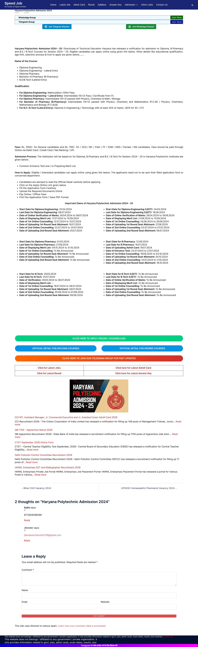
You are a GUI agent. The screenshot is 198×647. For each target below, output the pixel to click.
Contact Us (162, 4)
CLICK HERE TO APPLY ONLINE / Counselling (99, 338)
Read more (32, 449)
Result (91, 4)
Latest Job (65, 4)
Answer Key (115, 4)
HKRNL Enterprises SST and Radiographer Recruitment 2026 (47, 467)
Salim (27, 507)
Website (105, 601)
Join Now (177, 17)
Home (53, 4)
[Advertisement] (99, 38)
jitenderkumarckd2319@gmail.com (42, 535)
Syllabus (102, 4)
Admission (130, 4)
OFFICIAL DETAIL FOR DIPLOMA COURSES (55, 348)
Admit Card (79, 4)
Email (24, 601)
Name (25, 590)
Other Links (147, 4)
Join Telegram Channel (58, 26)
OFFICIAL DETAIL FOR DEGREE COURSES (142, 348)
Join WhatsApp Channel (143, 26)
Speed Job (13, 3)
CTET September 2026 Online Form (34, 442)
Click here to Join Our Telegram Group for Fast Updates (99, 358)
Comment (28, 569)
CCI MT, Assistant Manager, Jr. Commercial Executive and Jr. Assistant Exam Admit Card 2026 (66, 417)
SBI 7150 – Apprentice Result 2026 (33, 430)
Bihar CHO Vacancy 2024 (37, 488)
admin (17, 12)
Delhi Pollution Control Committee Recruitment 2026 (43, 455)
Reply (27, 520)
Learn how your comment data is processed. (82, 625)
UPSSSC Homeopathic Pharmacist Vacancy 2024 (148, 488)
